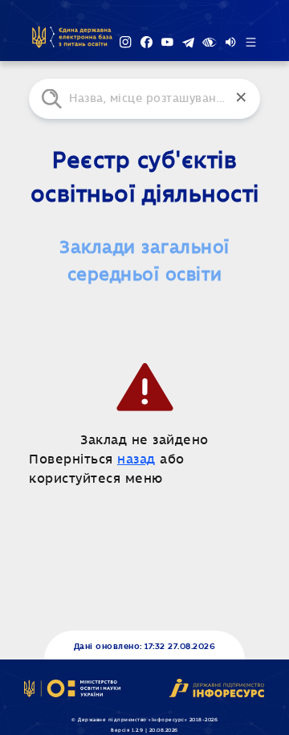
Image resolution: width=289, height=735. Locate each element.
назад (136, 459)
